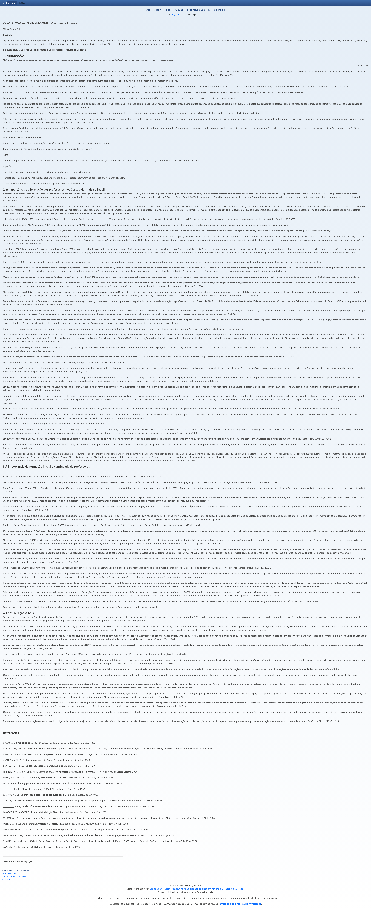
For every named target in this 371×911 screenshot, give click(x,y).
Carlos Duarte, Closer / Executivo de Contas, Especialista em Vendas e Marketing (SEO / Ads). (197, 888)
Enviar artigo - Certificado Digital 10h (15, 870)
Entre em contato (8, 879)
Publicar (22, 3)
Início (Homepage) (9, 873)
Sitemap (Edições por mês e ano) (14, 876)
